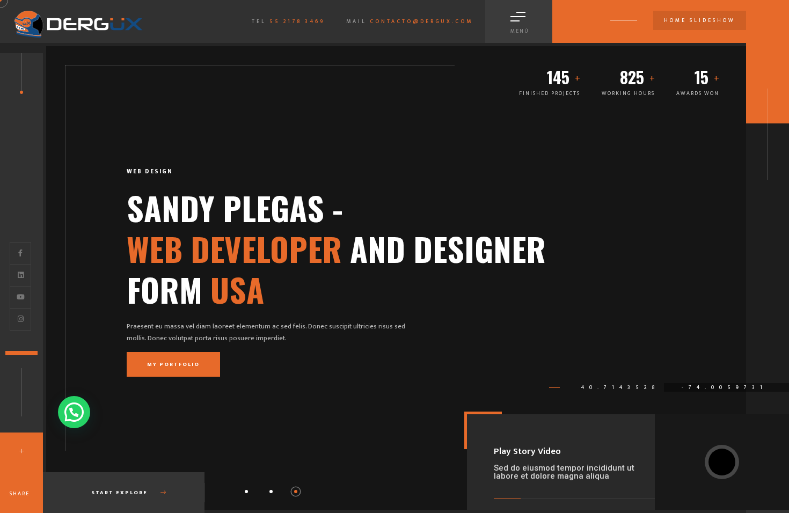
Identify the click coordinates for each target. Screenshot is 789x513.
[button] (246, 491)
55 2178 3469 (297, 21)
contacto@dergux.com (421, 21)
